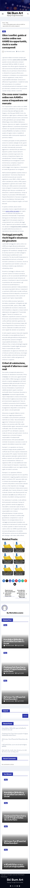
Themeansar (4, 877)
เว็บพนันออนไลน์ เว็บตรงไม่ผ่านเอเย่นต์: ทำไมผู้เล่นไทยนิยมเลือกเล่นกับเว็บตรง (14, 669)
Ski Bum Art (15, 13)
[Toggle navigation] (2, 14)
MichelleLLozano (10, 51)
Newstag (20, 874)
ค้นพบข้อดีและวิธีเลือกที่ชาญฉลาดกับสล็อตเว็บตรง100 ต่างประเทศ (13, 641)
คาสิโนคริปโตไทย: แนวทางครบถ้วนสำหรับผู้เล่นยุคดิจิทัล (14, 865)
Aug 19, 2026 (20, 645)
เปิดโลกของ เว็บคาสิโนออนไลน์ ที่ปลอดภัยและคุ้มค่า (14, 698)
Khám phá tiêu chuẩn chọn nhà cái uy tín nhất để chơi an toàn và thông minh (14, 751)
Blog (4, 31)
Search (5, 711)
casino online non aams (12, 211)
